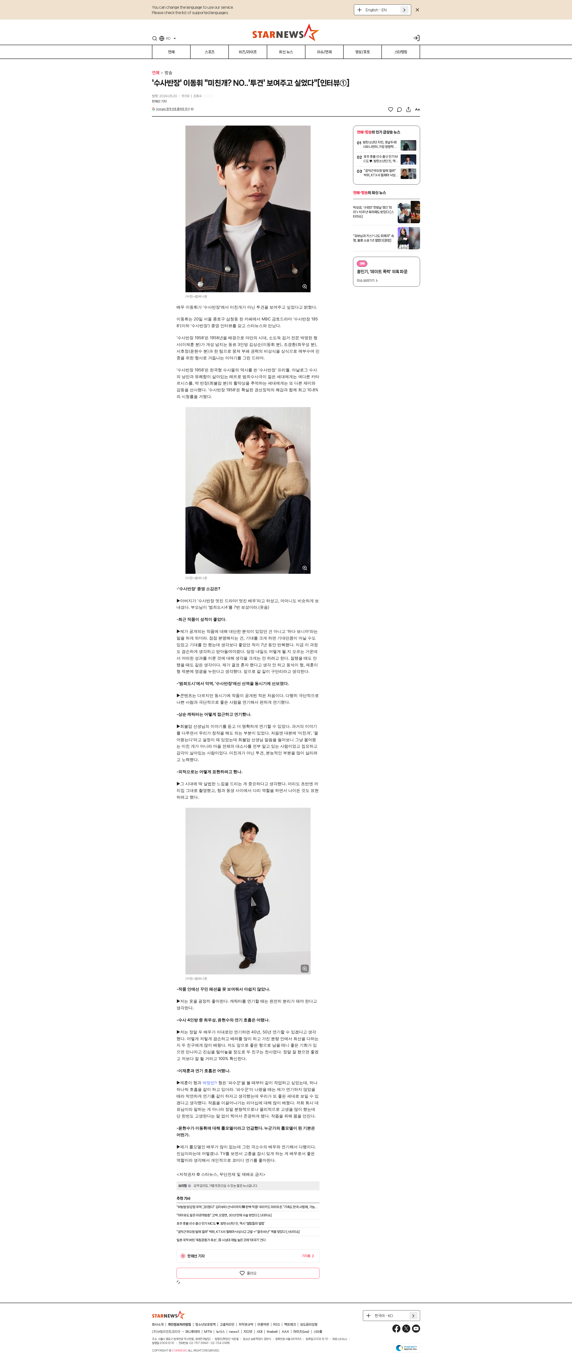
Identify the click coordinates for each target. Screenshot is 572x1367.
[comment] (399, 109)
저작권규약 (246, 1324)
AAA (285, 1331)
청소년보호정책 (205, 1324)
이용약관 (263, 1324)
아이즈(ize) (301, 1331)
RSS (276, 1324)
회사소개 (158, 1324)
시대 (259, 1331)
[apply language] (404, 9)
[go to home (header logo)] (286, 32)
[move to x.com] (406, 1329)
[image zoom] (305, 286)
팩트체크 (290, 1324)
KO (168, 38)
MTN (208, 1331)
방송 (168, 73)
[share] (408, 109)
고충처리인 (227, 1324)
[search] (154, 38)
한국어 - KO (384, 1316)
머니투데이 (192, 1331)
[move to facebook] (396, 1329)
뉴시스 (220, 1331)
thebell (272, 1331)
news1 (234, 1331)
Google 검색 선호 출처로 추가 (172, 108)
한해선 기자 (159, 101)
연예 (155, 73)
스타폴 (317, 1331)
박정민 (208, 1082)
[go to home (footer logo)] (168, 1314)
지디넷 (248, 1331)
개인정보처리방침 (179, 1324)
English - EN (376, 10)
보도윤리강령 (309, 1324)
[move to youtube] (416, 1329)
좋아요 (252, 1273)
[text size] (417, 109)
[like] (390, 109)
